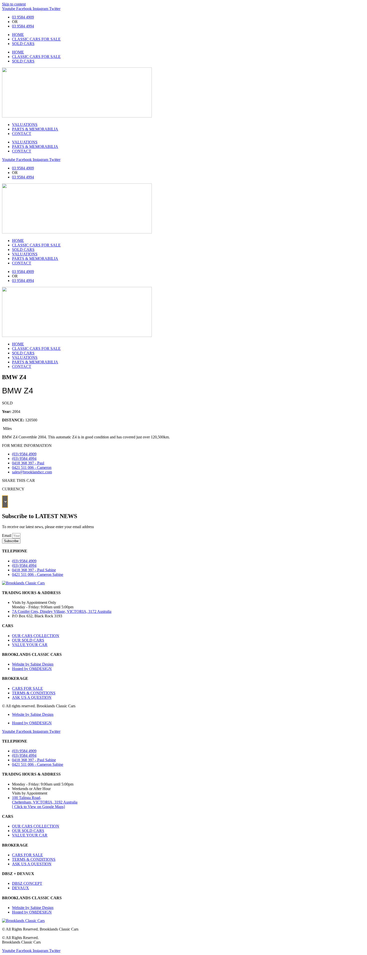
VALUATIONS (24, 124)
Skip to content (14, 4)
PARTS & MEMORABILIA (35, 129)
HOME (18, 34)
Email (7, 535)
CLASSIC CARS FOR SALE (36, 39)
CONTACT (21, 133)
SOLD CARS (23, 43)
